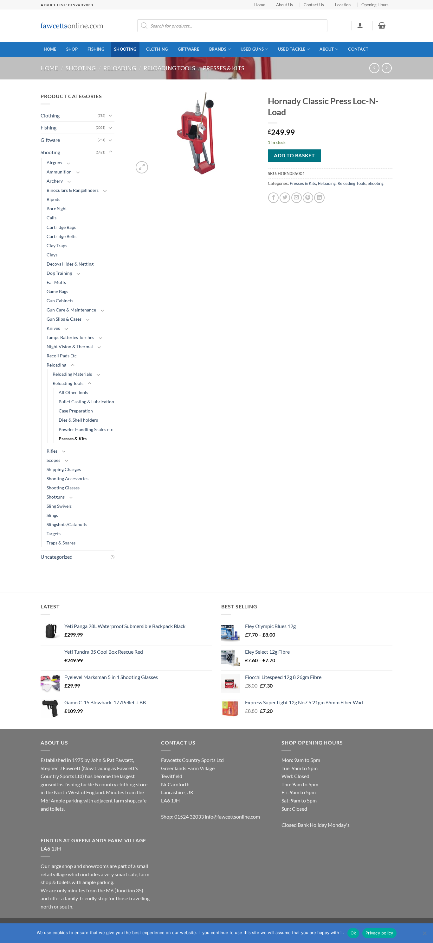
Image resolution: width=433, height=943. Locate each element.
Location (343, 4)
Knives (53, 328)
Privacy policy (379, 932)
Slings (52, 515)
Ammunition (59, 171)
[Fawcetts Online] (72, 26)
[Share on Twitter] (285, 197)
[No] (424, 935)
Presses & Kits (223, 68)
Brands (218, 49)
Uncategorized (57, 557)
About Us (284, 4)
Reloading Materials (72, 374)
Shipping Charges (64, 469)
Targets (54, 533)
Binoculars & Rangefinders (73, 190)
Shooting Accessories (67, 478)
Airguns (54, 162)
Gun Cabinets (60, 300)
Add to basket (294, 155)
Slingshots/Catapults (67, 524)
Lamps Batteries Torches (70, 337)
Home (259, 4)
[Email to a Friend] (296, 197)
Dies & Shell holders (78, 420)
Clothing (157, 49)
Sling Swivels (59, 506)
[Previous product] (386, 68)
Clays (52, 254)
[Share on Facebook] (273, 197)
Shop (72, 49)
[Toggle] (110, 115)
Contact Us (314, 4)
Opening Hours (375, 4)
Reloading (119, 68)
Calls (51, 217)
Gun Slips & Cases (64, 319)
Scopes (53, 460)
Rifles (52, 451)
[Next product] (374, 68)
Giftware (188, 49)
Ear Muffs (56, 282)
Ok (353, 932)
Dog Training (59, 273)
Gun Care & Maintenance (71, 309)
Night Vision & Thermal (70, 346)
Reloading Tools (169, 68)
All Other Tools (73, 392)
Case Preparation (76, 410)
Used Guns (252, 49)
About (327, 49)
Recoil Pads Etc (62, 355)
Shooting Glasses (63, 487)
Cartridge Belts (61, 236)
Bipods (53, 199)
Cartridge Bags (61, 227)
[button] (360, 25)
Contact (358, 49)
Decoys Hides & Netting (70, 264)
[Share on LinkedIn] (319, 197)
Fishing (95, 49)
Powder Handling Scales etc (86, 429)
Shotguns (56, 497)
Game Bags (57, 291)
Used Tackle (292, 49)
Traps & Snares (61, 542)
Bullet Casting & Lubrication (86, 401)
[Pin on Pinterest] (308, 197)
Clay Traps (57, 245)
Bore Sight (57, 208)
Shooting (125, 49)
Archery (55, 181)
